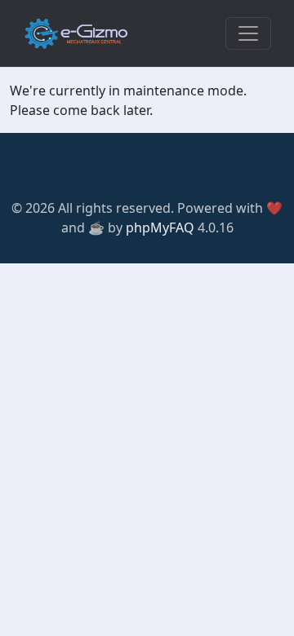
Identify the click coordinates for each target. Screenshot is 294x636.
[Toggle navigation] (248, 33)
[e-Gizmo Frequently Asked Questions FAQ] (76, 33)
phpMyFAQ (160, 227)
